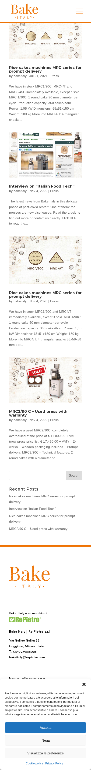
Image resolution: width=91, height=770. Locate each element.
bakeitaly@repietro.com (27, 657)
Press (54, 76)
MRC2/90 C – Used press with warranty (38, 413)
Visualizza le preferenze (45, 753)
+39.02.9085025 (25, 652)
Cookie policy (34, 763)
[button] (84, 684)
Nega (46, 740)
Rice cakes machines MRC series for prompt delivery (45, 69)
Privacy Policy (54, 763)
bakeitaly (20, 76)
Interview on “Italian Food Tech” (41, 186)
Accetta (45, 728)
